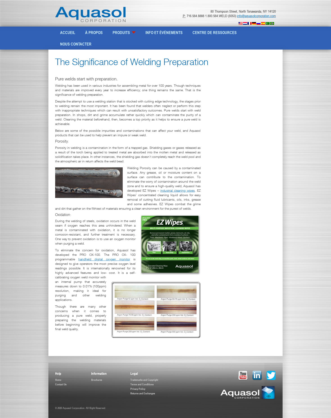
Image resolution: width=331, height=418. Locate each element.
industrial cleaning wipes (177, 191)
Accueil (67, 32)
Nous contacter (75, 43)
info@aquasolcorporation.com (256, 16)
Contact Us (60, 384)
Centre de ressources (215, 32)
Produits (122, 32)
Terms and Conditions (142, 384)
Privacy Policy (137, 389)
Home (58, 380)
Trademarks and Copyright (144, 380)
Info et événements (164, 32)
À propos (94, 32)
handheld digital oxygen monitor (104, 259)
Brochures (96, 380)
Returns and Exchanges (142, 393)
